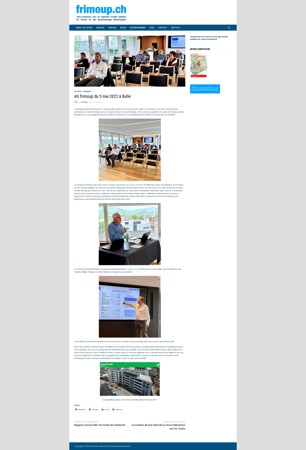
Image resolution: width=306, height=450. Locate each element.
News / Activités (84, 27)
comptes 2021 (132, 269)
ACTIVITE (78, 91)
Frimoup (100, 27)
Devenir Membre (137, 27)
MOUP (123, 27)
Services (112, 27)
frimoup (87, 91)
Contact (162, 27)
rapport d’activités (136, 185)
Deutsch (175, 27)
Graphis (103, 190)
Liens (151, 27)
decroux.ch (125, 446)
